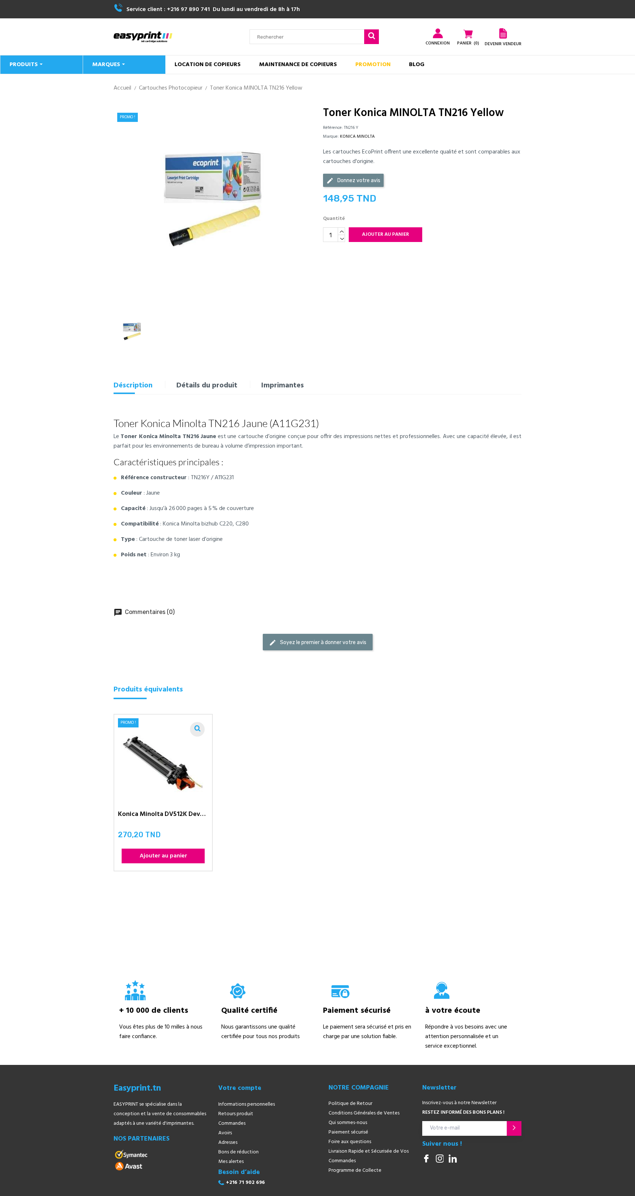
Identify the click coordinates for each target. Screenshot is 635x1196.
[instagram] (439, 1159)
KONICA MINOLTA (357, 136)
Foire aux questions (350, 1142)
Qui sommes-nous (348, 1123)
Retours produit (235, 1114)
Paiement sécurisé (348, 1132)
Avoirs (225, 1133)
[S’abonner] (514, 1128)
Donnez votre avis (353, 180)
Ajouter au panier (385, 234)
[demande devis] (503, 33)
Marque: (331, 136)
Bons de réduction (238, 1152)
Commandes (231, 1123)
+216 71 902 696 (245, 1182)
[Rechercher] (371, 36)
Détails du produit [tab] (206, 385)
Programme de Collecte (355, 1170)
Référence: (333, 127)
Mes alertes (231, 1161)
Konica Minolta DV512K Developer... (163, 815)
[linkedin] (453, 1159)
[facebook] (426, 1159)
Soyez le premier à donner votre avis (317, 642)
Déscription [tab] (133, 385)
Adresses (227, 1142)
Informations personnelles (246, 1104)
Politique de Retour (350, 1103)
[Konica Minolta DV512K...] (197, 729)
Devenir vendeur (503, 44)
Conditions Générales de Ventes (364, 1113)
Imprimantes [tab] (282, 385)
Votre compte (239, 1088)
